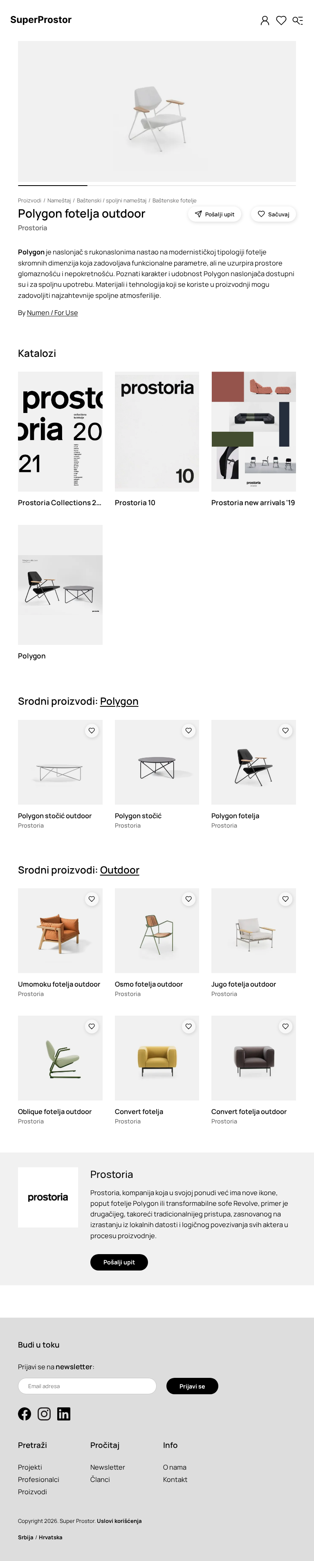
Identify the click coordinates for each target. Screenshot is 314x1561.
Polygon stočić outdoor (55, 815)
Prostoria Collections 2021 (63, 502)
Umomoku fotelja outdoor (59, 984)
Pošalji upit (119, 1262)
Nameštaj (59, 200)
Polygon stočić (138, 815)
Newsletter (107, 1467)
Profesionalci (38, 1479)
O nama (174, 1467)
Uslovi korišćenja (119, 1521)
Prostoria (32, 227)
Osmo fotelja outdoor (149, 984)
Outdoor (119, 869)
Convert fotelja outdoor (249, 1111)
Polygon (32, 655)
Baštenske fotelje (175, 200)
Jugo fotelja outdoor (243, 984)
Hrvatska (51, 1537)
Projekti (30, 1467)
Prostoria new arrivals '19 (253, 502)
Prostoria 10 (135, 502)
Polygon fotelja (235, 815)
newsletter (74, 1366)
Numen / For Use (52, 312)
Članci (100, 1479)
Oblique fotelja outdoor (55, 1111)
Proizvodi (29, 200)
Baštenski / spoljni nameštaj (111, 200)
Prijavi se (192, 1386)
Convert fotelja (139, 1111)
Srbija (26, 1537)
